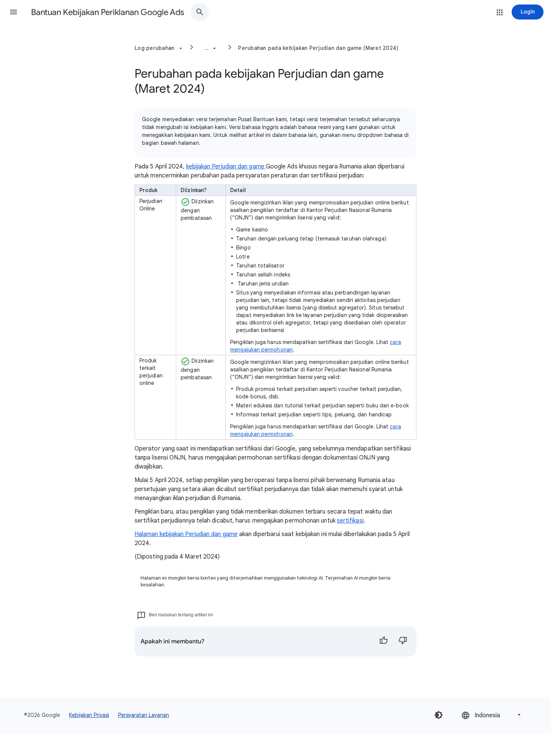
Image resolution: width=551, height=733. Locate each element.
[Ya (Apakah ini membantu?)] (383, 641)
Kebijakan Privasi (89, 715)
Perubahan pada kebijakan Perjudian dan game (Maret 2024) (318, 48)
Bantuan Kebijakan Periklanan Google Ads (107, 12)
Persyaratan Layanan (143, 715)
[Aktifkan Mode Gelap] (439, 715)
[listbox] (492, 714)
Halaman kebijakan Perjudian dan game (186, 534)
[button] (13, 12)
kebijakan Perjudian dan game (226, 166)
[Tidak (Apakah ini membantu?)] (402, 641)
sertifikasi (350, 520)
